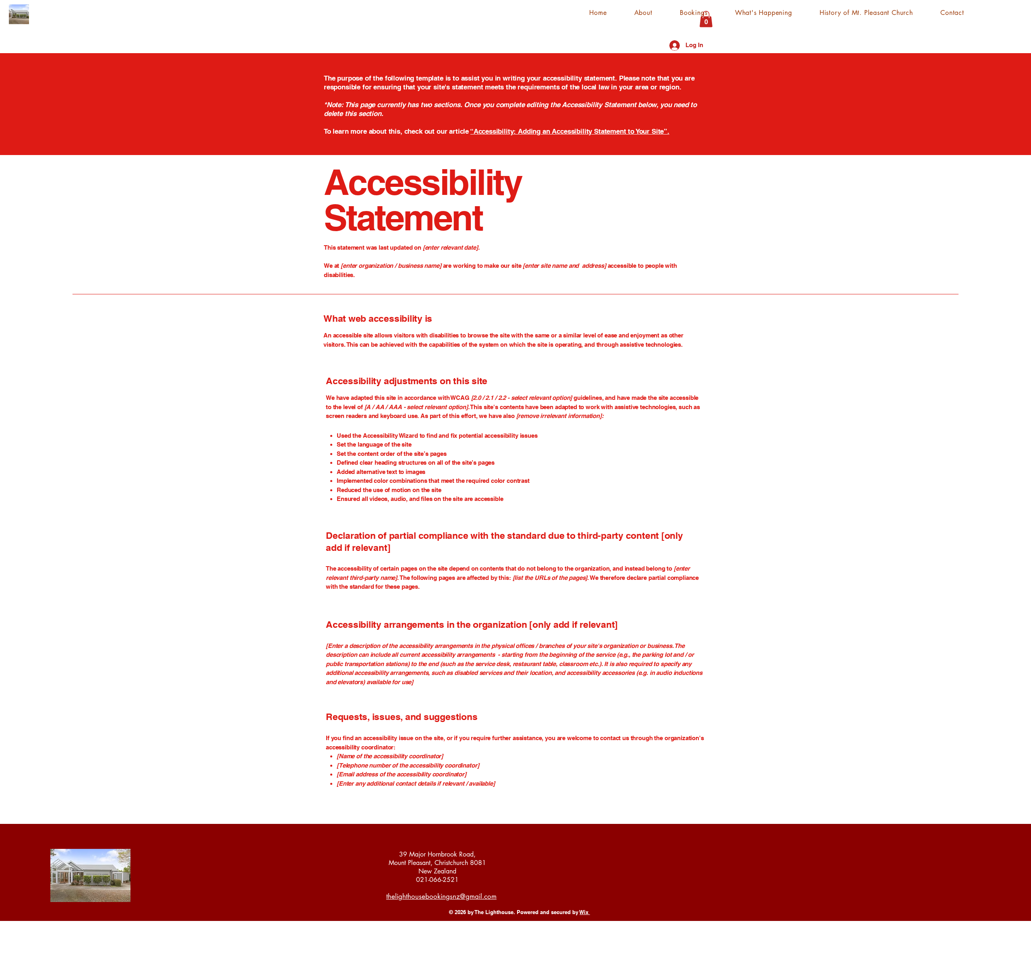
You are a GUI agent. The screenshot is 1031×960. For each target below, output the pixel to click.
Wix (584, 912)
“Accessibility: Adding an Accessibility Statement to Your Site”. (569, 131)
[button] (706, 19)
